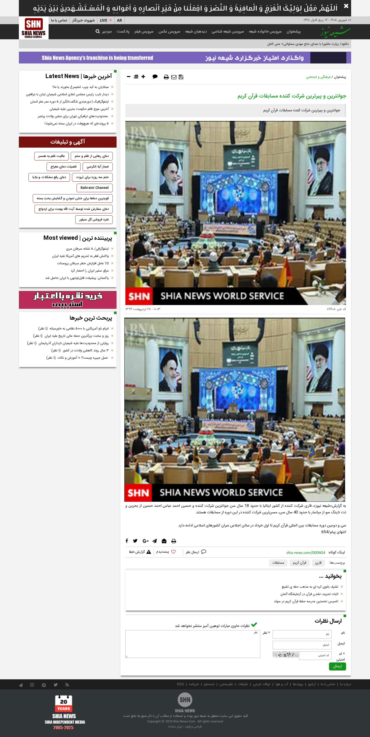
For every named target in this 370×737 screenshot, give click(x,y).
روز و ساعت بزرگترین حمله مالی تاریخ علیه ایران (71, 336)
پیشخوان (294, 31)
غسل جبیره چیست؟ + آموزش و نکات (77, 358)
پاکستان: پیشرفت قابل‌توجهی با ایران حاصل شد (77, 278)
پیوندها (298, 684)
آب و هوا (281, 684)
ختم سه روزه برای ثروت (92, 177)
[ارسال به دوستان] (173, 77)
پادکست (123, 31)
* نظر (266, 633)
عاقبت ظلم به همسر (51, 156)
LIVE (103, 20)
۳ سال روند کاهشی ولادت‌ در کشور (80, 350)
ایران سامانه (175, 726)
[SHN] (34, 27)
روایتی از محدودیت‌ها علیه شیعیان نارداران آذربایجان (68, 343)
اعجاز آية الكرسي (98, 167)
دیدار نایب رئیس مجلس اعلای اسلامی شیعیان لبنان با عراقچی (67, 94)
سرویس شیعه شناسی (228, 31)
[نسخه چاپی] (166, 77)
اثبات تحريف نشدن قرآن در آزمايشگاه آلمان (309, 594)
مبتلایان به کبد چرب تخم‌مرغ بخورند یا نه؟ (80, 87)
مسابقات (278, 563)
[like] (168, 552)
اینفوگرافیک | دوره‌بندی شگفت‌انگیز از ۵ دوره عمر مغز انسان (69, 102)
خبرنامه (194, 684)
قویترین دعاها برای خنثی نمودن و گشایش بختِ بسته (73, 198)
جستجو (209, 684)
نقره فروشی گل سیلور (94, 219)
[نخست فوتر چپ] (65, 712)
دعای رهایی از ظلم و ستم (92, 156)
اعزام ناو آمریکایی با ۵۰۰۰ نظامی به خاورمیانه (73, 328)
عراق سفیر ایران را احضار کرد (90, 271)
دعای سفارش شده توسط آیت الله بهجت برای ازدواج (74, 209)
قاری (318, 563)
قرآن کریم (299, 563)
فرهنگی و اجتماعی (318, 77)
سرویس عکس (169, 31)
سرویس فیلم (144, 31)
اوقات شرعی (261, 684)
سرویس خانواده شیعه (265, 31)
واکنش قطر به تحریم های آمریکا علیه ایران (80, 256)
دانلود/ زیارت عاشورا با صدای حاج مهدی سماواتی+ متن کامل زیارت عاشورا (299, 44)
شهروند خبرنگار (83, 20)
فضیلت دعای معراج (64, 167)
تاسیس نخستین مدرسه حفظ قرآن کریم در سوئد (306, 601)
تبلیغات (243, 684)
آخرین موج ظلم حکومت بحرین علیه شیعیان (79, 109)
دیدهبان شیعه (196, 31)
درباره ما (345, 684)
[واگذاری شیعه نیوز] (185, 56)
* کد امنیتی (340, 656)
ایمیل (341, 643)
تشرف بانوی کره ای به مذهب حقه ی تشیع (310, 587)
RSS (180, 684)
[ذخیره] (181, 77)
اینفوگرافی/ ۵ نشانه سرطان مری (87, 249)
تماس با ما (59, 20)
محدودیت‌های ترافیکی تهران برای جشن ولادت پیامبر (73, 116)
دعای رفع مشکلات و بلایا (49, 177)
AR (119, 20)
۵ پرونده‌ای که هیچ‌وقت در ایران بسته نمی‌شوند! (77, 123)
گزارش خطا (137, 552)
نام (343, 633)
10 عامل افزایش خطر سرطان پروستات (83, 263)
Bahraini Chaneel (95, 188)
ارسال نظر (193, 552)
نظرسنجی (226, 684)
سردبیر (107, 31)
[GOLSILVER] (68, 300)
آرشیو (312, 684)
